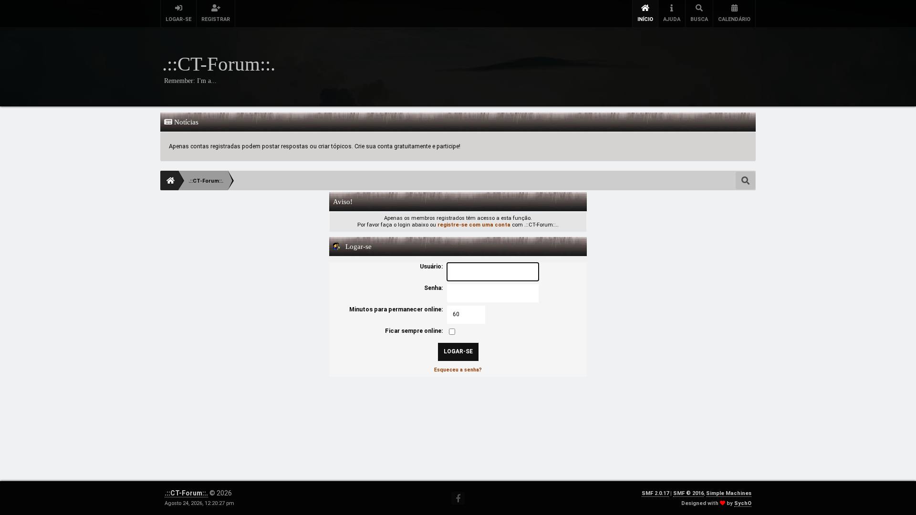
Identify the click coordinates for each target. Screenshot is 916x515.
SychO (742, 503)
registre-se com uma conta (473, 225)
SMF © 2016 (688, 493)
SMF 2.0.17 (655, 493)
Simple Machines (728, 493)
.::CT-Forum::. (186, 493)
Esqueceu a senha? (458, 370)
